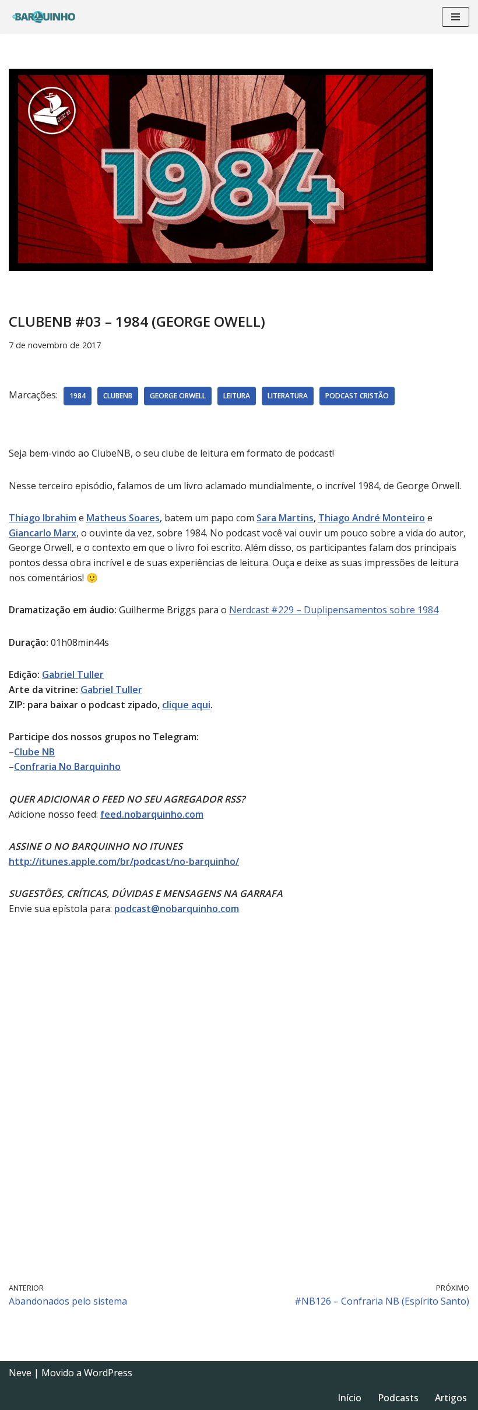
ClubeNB (117, 396)
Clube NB (34, 751)
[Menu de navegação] (455, 17)
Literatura (288, 396)
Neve (20, 1372)
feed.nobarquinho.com (151, 814)
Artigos (451, 1397)
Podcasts (398, 1397)
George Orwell (178, 396)
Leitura (236, 396)
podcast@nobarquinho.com (176, 908)
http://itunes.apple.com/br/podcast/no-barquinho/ (124, 861)
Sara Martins (285, 517)
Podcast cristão (357, 396)
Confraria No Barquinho (67, 766)
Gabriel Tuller (73, 674)
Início (349, 1397)
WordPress (108, 1372)
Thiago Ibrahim (42, 517)
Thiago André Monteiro (371, 517)
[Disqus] (239, 1097)
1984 (77, 396)
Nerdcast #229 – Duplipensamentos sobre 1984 (333, 609)
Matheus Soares (123, 517)
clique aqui (186, 704)
